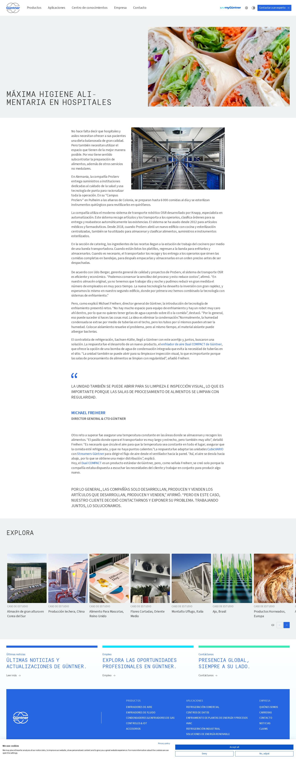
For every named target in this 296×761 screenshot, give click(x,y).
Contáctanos (206, 675)
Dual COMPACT (91, 463)
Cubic (211, 449)
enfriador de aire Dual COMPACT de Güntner (191, 344)
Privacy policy (164, 743)
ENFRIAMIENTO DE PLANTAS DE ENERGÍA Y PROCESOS (217, 718)
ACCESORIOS (133, 729)
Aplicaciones (56, 7)
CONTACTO (265, 718)
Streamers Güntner (90, 454)
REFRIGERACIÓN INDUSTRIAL (203, 729)
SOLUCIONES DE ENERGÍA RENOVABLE (208, 734)
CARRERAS (265, 712)
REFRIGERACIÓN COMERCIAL (202, 707)
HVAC (189, 723)
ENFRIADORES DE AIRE (139, 707)
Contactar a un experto (272, 8)
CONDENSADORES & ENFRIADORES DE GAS (150, 718)
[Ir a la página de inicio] (13, 8)
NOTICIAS (264, 723)
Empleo (107, 675)
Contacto (139, 7)
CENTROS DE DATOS (197, 712)
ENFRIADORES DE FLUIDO (140, 712)
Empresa (120, 7)
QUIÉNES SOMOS (268, 707)
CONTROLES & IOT (136, 723)
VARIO (219, 449)
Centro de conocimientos (89, 7)
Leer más (11, 675)
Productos (34, 7)
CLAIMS (263, 729)
